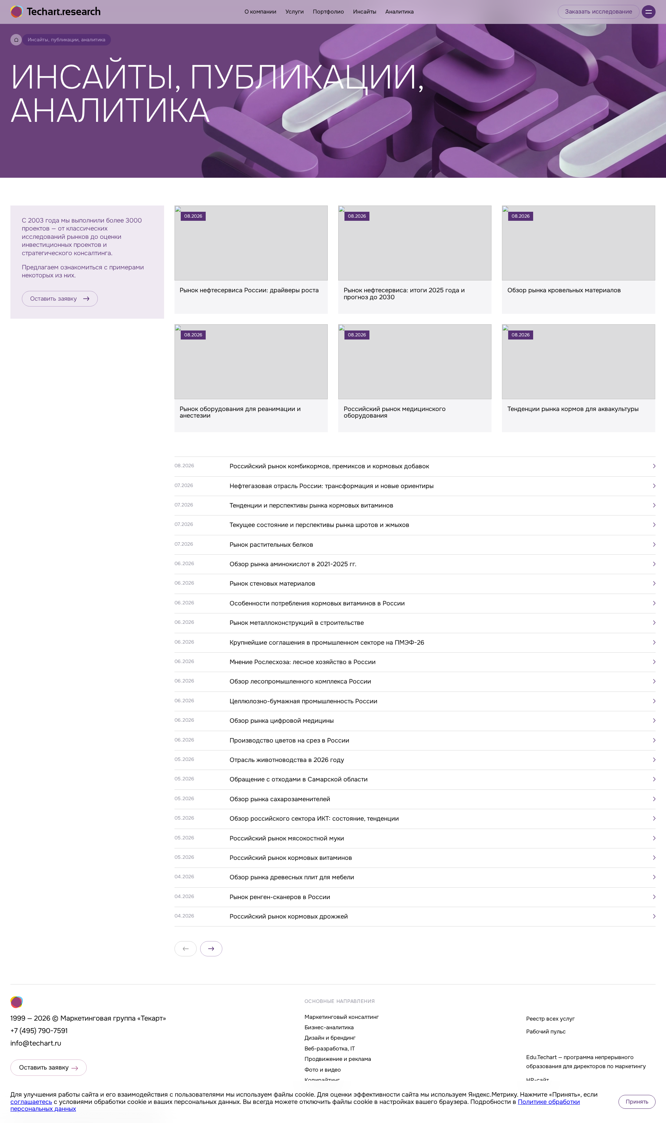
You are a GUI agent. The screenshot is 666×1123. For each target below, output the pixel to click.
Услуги (294, 11)
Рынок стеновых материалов (272, 583)
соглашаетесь (31, 1102)
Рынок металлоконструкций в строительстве (297, 623)
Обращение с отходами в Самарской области (299, 779)
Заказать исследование (598, 11)
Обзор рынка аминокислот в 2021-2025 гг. (293, 564)
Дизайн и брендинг (330, 1037)
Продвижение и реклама (338, 1059)
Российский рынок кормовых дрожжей (289, 916)
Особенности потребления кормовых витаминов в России (317, 603)
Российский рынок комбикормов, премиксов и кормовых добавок (329, 466)
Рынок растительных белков (271, 544)
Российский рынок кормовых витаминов (291, 858)
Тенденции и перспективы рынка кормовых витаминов (311, 505)
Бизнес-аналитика (329, 1027)
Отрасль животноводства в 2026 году (287, 760)
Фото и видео (323, 1069)
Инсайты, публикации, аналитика (66, 39)
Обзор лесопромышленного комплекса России (300, 681)
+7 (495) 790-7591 (39, 1030)
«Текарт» (151, 1018)
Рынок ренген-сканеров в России (280, 897)
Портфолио (328, 11)
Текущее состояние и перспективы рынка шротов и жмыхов (319, 525)
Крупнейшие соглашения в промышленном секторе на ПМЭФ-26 (327, 642)
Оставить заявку (53, 298)
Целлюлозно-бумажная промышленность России (303, 701)
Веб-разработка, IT (330, 1048)
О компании (260, 11)
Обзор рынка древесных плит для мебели (292, 877)
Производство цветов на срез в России (289, 740)
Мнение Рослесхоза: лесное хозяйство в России (303, 662)
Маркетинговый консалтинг (342, 1017)
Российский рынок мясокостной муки (287, 838)
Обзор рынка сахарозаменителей (280, 799)
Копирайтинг (322, 1080)
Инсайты (364, 11)
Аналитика (399, 11)
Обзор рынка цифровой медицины (282, 720)
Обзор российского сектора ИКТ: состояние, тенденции (314, 818)
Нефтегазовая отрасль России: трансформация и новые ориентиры (332, 486)
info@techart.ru (35, 1043)
